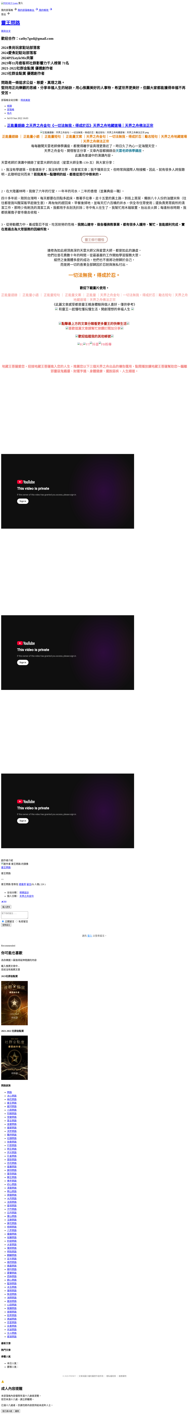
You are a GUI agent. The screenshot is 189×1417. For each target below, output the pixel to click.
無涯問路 (12, 1294)
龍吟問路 (12, 1269)
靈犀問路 (12, 1127)
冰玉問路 (12, 1287)
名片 (9, 113)
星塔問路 (12, 1205)
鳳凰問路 (12, 1266)
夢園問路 (12, 1195)
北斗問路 (12, 1333)
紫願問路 (12, 1308)
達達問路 (12, 1234)
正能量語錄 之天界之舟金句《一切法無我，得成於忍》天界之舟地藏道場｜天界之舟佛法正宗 (80, 125)
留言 (29, 884)
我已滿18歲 (7, 1411)
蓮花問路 (12, 1223)
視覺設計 (24, 892)
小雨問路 (12, 1110)
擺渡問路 (12, 1336)
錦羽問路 (12, 1170)
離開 (17, 1411)
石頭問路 (12, 1138)
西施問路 (12, 1276)
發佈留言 (6, 925)
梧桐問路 (12, 1227)
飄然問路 (12, 1135)
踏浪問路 (12, 1301)
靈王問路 (10, 23)
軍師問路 (12, 1248)
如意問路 (12, 1315)
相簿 (9, 106)
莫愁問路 (12, 1159)
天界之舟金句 (26, 896)
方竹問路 (12, 1209)
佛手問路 (12, 1181)
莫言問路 (12, 1120)
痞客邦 (22, 884)
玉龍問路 (12, 1220)
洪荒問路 (12, 1131)
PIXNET (72, 1376)
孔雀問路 (12, 1156)
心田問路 (12, 1305)
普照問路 (12, 1290)
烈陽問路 (12, 1113)
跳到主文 (6, 31)
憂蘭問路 (12, 1273)
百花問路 (12, 1163)
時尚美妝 (25, 100)
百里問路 (12, 1322)
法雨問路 (12, 1202)
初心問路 (12, 1184)
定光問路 (12, 1259)
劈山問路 (12, 1191)
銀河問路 (12, 1106)
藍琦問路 (12, 1283)
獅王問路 (12, 1177)
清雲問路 (12, 1188)
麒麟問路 (12, 1255)
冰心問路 (12, 1096)
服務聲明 (122, 1376)
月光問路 (12, 1152)
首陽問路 (12, 1312)
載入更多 (6, 907)
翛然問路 (12, 1262)
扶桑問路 (12, 1142)
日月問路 (12, 1212)
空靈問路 (12, 1117)
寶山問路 (12, 1216)
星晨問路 (12, 1166)
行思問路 (12, 1145)
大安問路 (12, 1244)
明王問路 (12, 1149)
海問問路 (12, 1297)
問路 (9, 1092)
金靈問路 (12, 1124)
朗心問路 (12, 1280)
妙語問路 (12, 1241)
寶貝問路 (12, 1174)
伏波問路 (12, 1329)
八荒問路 (12, 1230)
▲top (3, 901)
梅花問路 (12, 1099)
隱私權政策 (111, 1376)
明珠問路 (12, 1251)
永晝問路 (12, 1326)
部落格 (10, 109)
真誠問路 (12, 1319)
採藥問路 (12, 1237)
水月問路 (12, 1198)
